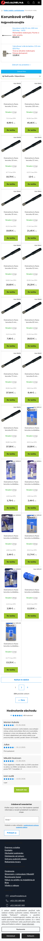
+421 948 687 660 (17, 905)
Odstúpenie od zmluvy (14, 856)
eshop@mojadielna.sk (18, 896)
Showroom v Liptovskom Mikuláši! (19, 874)
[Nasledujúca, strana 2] (21, 687)
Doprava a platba (12, 848)
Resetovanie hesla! (13, 877)
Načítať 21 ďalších (21, 680)
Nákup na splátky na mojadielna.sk (20, 880)
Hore (23, 700)
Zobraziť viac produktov (20, 65)
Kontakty (8, 850)
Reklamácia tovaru (13, 862)
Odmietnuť (11, 936)
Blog (7, 883)
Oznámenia (9, 871)
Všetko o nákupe (12, 886)
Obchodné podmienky (14, 853)
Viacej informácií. (28, 924)
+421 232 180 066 (17, 900)
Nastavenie (20, 929)
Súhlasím (30, 936)
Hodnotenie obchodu (21, 711)
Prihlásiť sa (11, 833)
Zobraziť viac (21, 790)
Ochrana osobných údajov (16, 859)
